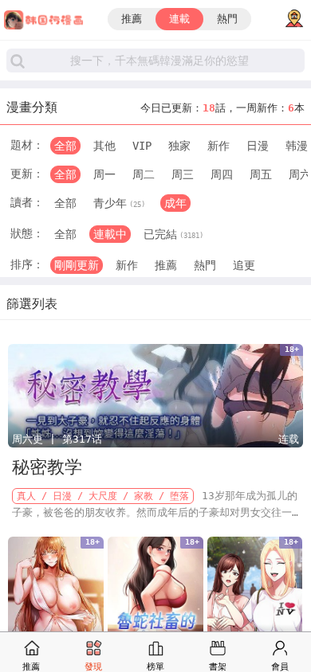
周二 (143, 174)
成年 (175, 203)
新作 (218, 145)
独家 (179, 145)
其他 (104, 145)
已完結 (173, 234)
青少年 (119, 203)
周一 (104, 174)
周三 (182, 174)
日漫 (257, 145)
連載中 (110, 234)
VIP (142, 145)
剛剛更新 (76, 265)
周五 (261, 174)
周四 (222, 174)
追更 (244, 265)
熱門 (227, 19)
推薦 (131, 19)
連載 (179, 19)
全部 (65, 145)
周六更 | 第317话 (57, 439)
